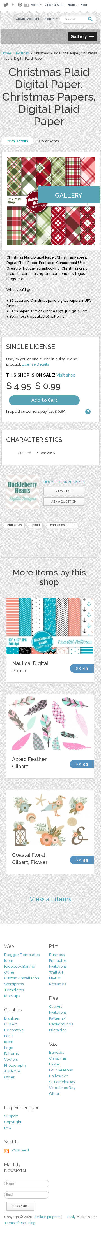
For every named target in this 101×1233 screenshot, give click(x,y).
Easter (54, 1064)
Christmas (57, 1058)
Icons (8, 960)
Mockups (12, 996)
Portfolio (22, 53)
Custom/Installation (21, 978)
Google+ (27, 5)
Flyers (54, 978)
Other (9, 972)
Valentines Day (62, 1088)
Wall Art (56, 972)
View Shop (63, 491)
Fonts (8, 1036)
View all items (51, 899)
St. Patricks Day (62, 1082)
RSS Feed (20, 1150)
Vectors (11, 1059)
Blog (31, 1223)
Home (6, 53)
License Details (35, 364)
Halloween (59, 1076)
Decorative (14, 1030)
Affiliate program (48, 1217)
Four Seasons (61, 1070)
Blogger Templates (22, 955)
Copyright (12, 1122)
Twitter (6, 5)
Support (11, 1116)
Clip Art (10, 1024)
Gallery (68, 195)
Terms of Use (15, 1223)
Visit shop (66, 375)
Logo (8, 1048)
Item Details (17, 141)
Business (57, 955)
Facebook (13, 5)
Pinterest (20, 5)
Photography (15, 1065)
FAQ (7, 1128)
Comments (49, 141)
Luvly (71, 1217)
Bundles (56, 1052)
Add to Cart (44, 400)
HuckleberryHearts (64, 482)
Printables (57, 960)
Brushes (11, 1018)
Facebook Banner (20, 966)
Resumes (57, 984)
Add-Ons (12, 1071)
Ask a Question (64, 501)
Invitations (57, 966)
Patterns (11, 1053)
